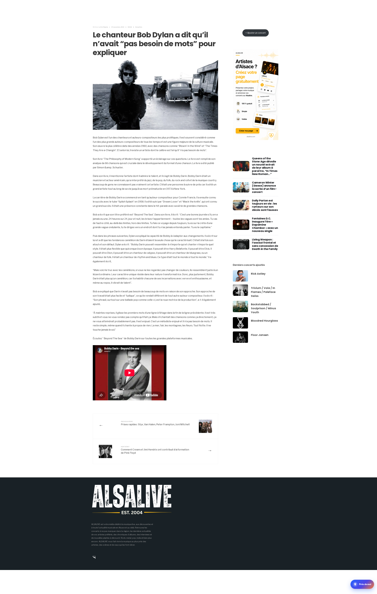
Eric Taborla (104, 27)
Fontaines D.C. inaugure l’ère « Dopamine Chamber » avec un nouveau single (265, 225)
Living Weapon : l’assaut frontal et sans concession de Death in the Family (265, 244)
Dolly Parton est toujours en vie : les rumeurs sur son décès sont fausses (265, 205)
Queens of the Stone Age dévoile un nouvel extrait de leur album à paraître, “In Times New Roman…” (264, 166)
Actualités (138, 27)
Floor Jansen (259, 335)
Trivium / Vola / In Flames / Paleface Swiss (263, 292)
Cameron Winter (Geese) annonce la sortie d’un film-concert (264, 187)
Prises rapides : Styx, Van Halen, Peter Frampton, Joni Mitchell (155, 423)
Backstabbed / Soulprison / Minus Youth (263, 308)
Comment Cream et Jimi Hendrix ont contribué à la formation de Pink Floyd (155, 450)
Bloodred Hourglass (264, 320)
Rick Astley (258, 274)
